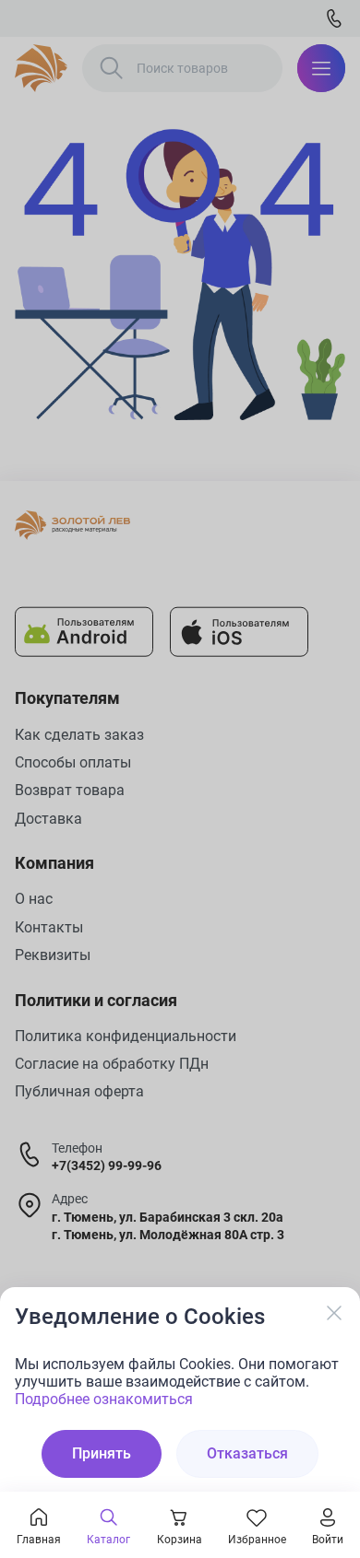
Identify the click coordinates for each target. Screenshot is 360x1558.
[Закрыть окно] (334, 1313)
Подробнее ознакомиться (104, 1399)
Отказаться (247, 1453)
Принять (101, 1453)
